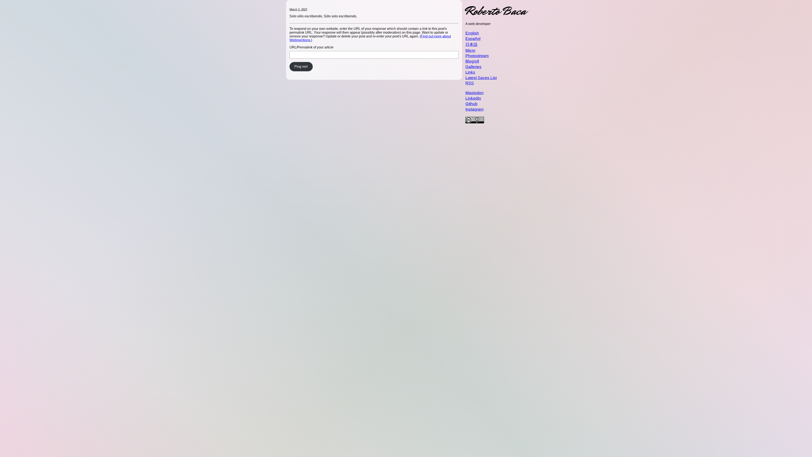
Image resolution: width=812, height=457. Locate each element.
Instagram (474, 109)
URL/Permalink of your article (311, 47)
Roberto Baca (495, 11)
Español (472, 38)
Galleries (473, 67)
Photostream (477, 56)
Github (471, 104)
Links (470, 72)
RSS (469, 83)
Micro (470, 50)
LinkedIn (473, 98)
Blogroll (472, 61)
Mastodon (474, 93)
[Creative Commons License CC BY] (495, 120)
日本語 (471, 44)
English (472, 33)
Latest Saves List (481, 78)
